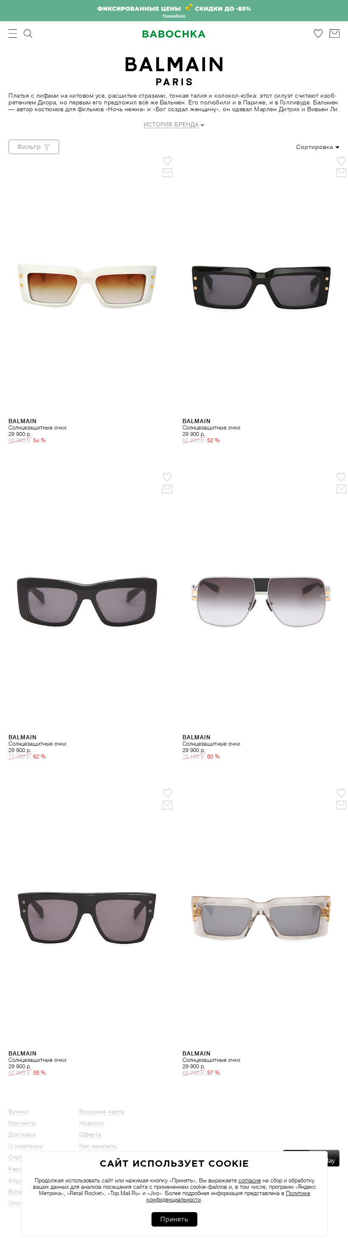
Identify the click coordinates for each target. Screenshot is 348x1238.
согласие (250, 1180)
